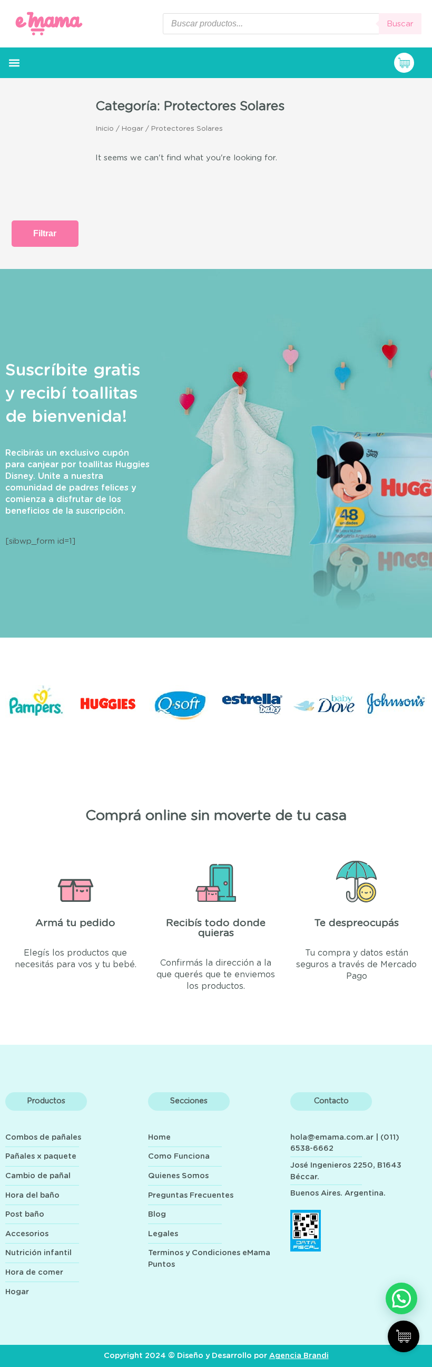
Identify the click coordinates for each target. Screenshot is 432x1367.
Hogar (132, 128)
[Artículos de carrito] (410, 63)
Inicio (104, 128)
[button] (14, 63)
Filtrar (44, 233)
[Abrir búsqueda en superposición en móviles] (292, 23)
